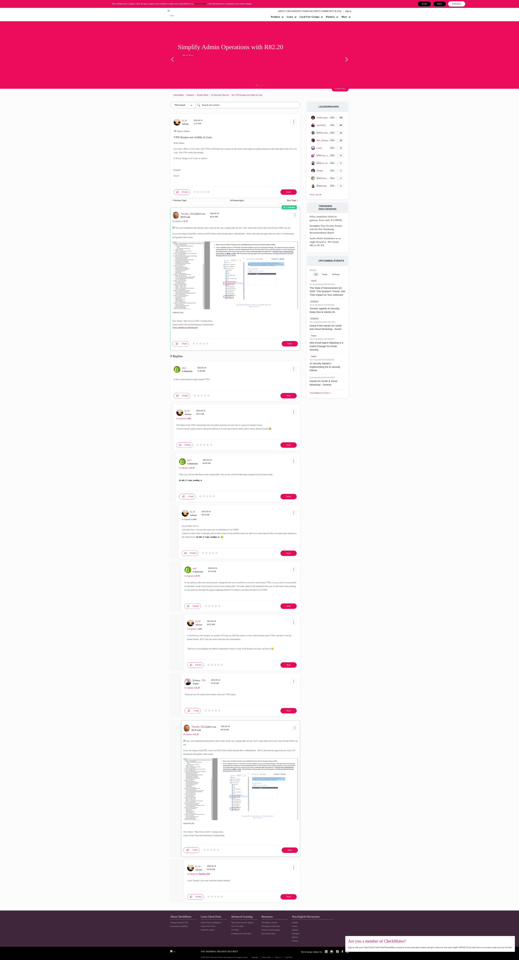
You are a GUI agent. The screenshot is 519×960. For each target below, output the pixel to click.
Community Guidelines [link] (179, 926)
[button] (424, 4)
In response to (180, 221)
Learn (290, 16)
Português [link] (296, 934)
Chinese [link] (295, 941)
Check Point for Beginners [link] (211, 923)
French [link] (294, 926)
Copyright (254, 957)
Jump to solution (183, 131)
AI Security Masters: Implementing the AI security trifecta (325, 367)
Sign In (348, 11)
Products (275, 16)
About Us (278, 957)
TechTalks (235, 930)
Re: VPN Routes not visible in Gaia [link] (247, 95)
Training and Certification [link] (241, 934)
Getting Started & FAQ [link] (179, 923)
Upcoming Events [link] (268, 934)
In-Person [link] (336, 274)
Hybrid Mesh (202, 95)
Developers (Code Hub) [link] (271, 926)
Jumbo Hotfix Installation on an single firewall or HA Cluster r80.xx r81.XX (325, 242)
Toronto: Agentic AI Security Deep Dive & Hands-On (324, 310)
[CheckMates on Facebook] (341, 951)
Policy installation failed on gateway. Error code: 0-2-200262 (326, 218)
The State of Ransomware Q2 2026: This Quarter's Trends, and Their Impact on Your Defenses (327, 291)
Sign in (351, 947)
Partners (330, 16)
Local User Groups (309, 16)
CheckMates (178, 95)
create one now (498, 947)
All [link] (316, 274)
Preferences (456, 4)
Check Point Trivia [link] (208, 926)
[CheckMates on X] (330, 951)
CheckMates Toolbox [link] (270, 923)
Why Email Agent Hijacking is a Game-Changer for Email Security (326, 346)
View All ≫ (316, 194)
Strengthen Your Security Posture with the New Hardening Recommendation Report (326, 229)
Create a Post (340, 89)
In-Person (314, 301)
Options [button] (296, 95)
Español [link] (295, 923)
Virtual (313, 281)
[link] (325, 951)
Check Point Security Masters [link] (242, 923)
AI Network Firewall (220, 95)
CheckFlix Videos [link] (207, 930)
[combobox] (248, 105)
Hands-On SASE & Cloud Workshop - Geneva (323, 383)
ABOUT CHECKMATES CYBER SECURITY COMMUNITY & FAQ (309, 11)
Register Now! (189, 63)
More (344, 16)
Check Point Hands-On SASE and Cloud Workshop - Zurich (326, 327)
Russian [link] (295, 937)
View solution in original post (185, 327)
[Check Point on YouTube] (336, 951)
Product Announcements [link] (271, 930)
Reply (288, 192)
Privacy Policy (200, 4)
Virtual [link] (324, 274)
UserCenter (288, 957)
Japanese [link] (295, 930)
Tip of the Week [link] (237, 926)
